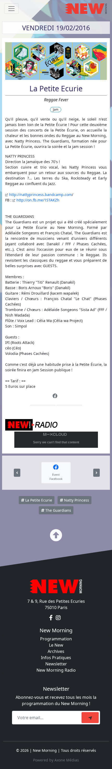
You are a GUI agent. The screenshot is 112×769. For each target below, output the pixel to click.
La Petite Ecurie (38, 500)
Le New (56, 645)
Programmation (56, 639)
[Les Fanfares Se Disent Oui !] (96, 473)
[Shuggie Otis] (17, 473)
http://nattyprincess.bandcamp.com (40, 194)
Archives (56, 651)
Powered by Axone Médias (56, 760)
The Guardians (57, 510)
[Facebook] (55, 396)
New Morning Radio (56, 670)
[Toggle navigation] (11, 8)
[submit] (90, 717)
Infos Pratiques (56, 657)
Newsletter (56, 664)
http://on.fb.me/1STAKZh (37, 200)
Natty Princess (76, 500)
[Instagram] (58, 618)
